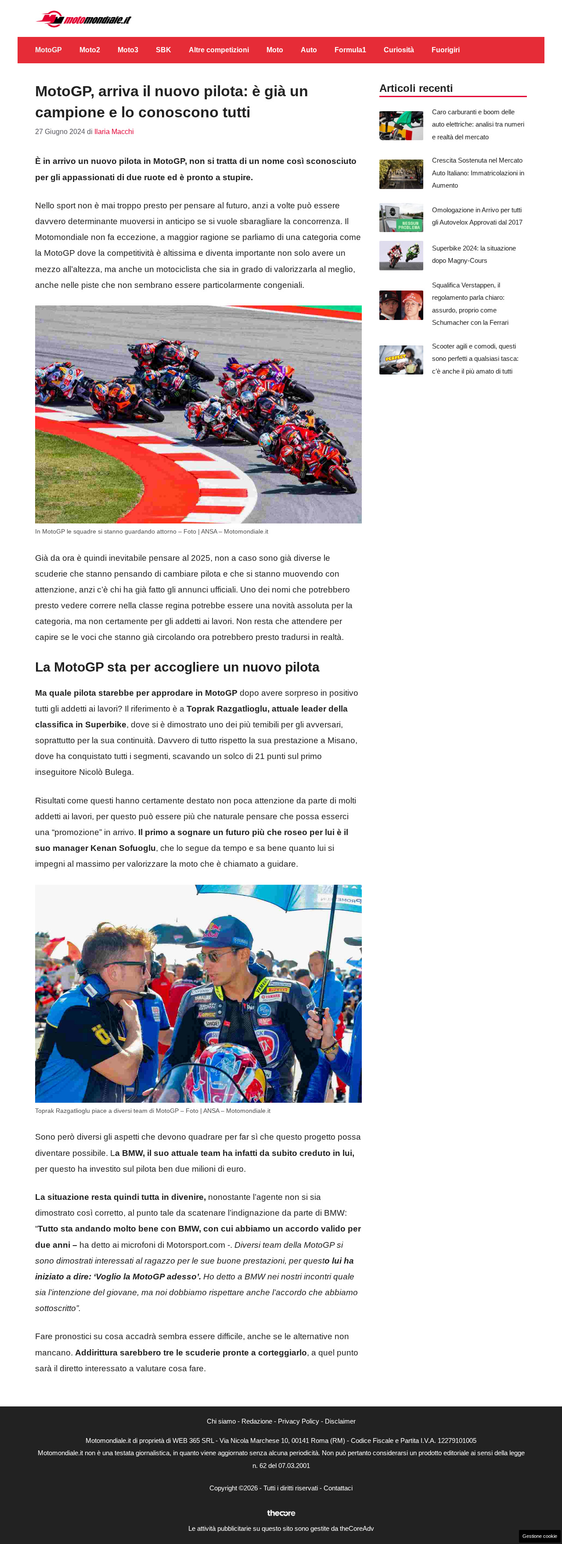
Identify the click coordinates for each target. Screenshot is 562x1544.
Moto (275, 50)
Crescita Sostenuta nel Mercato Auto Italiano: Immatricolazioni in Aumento (478, 172)
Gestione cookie (539, 1536)
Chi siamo (221, 1421)
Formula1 (350, 50)
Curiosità (399, 50)
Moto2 (89, 50)
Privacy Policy (298, 1421)
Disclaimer (340, 1421)
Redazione (256, 1421)
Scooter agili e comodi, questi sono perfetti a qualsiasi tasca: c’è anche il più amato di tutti (475, 358)
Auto (309, 50)
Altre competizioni (219, 50)
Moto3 (128, 50)
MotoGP (48, 50)
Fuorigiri (446, 50)
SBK (163, 50)
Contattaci (338, 1488)
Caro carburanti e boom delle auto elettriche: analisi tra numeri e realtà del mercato (478, 124)
